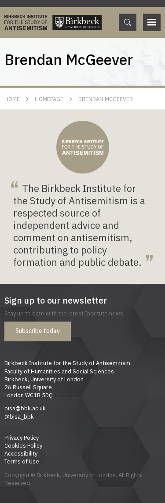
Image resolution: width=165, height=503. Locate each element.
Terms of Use (21, 461)
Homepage (49, 98)
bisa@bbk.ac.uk (25, 408)
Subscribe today (37, 331)
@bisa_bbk (19, 416)
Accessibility (20, 453)
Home (12, 98)
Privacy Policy (21, 437)
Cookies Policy (23, 445)
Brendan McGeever (105, 98)
